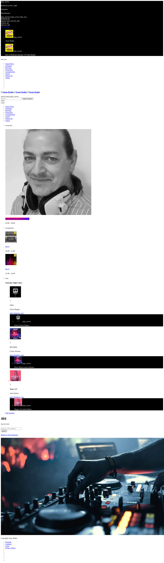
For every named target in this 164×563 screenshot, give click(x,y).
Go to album (5, 27)
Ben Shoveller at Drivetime (17, 219)
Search (27, 99)
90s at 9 (7, 269)
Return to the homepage (9, 435)
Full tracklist (9, 413)
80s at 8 (7, 246)
